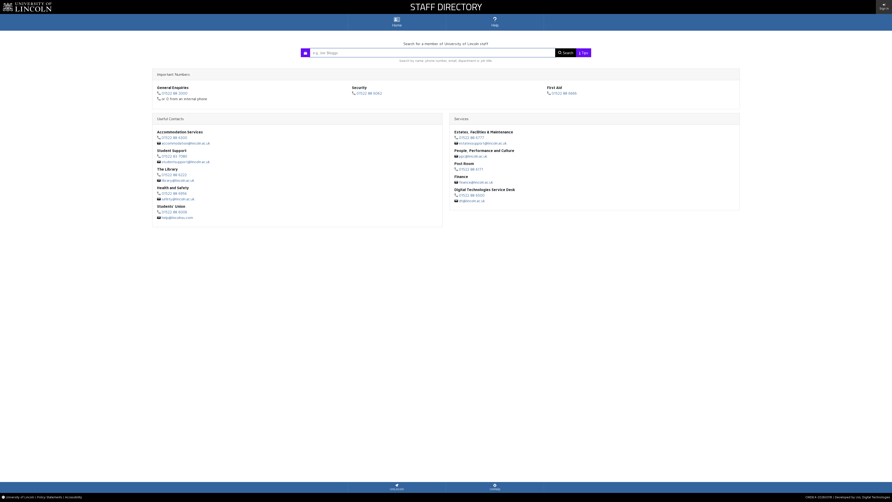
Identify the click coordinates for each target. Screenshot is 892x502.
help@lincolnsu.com (177, 217)
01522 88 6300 (174, 137)
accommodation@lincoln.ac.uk (186, 143)
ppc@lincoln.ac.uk (473, 156)
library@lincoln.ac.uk (178, 180)
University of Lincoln (20, 497)
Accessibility (73, 497)
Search (568, 53)
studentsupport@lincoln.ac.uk (186, 162)
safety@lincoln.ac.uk (178, 199)
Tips (584, 53)
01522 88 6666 (564, 93)
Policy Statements (49, 497)
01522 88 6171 (471, 169)
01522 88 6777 (471, 137)
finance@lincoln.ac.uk (476, 182)
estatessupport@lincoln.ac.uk (483, 143)
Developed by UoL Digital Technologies (862, 497)
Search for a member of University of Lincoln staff (445, 44)
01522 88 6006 (174, 212)
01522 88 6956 (174, 193)
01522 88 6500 (472, 195)
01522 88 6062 (369, 93)
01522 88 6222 (174, 175)
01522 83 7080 (174, 156)
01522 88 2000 (174, 93)
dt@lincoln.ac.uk (472, 201)
